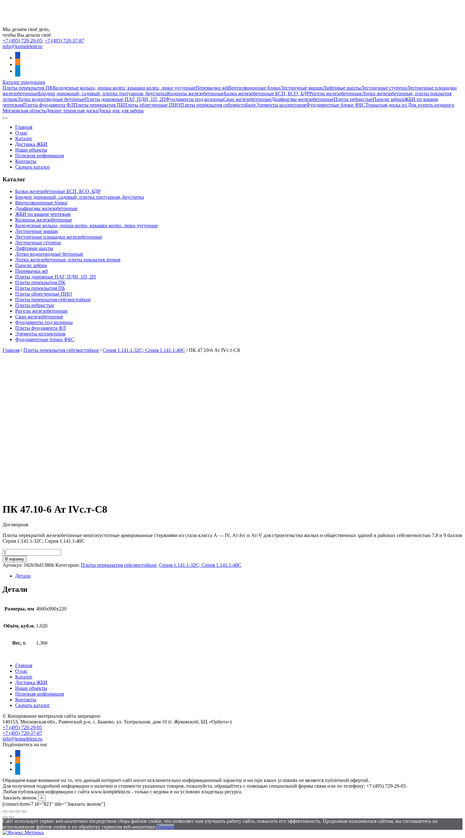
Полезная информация (39, 155)
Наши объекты (31, 150)
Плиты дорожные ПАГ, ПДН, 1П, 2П (125, 99)
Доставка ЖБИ (31, 144)
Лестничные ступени (384, 88)
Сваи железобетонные (247, 99)
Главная (23, 127)
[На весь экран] (11, 811)
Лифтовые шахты (342, 88)
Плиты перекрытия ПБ (98, 105)
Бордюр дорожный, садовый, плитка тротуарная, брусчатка (102, 93)
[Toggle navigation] (5, 118)
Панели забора (388, 99)
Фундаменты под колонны (194, 99)
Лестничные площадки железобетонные (58, 237)
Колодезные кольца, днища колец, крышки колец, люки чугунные (124, 88)
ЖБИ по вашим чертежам (43, 214)
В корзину (14, 559)
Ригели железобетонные (335, 93)
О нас (21, 132)
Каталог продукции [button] (24, 82)
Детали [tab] (23, 575)
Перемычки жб (211, 88)
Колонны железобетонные (195, 93)
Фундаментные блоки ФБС (335, 105)
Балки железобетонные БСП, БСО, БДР (266, 93)
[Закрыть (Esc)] (24, 811)
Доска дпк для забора (121, 110)
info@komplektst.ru (22, 46)
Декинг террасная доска (72, 110)
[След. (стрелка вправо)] (11, 817)
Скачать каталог (32, 167)
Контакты (25, 161)
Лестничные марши (301, 88)
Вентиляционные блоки (254, 88)
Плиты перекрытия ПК (28, 88)
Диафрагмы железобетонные (302, 99)
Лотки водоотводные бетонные (51, 99)
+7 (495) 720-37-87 (64, 40)
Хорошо (165, 826)
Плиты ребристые (353, 99)
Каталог (24, 138)
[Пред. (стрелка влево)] (5, 817)
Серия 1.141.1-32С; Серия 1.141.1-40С (144, 350)
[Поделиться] (17, 811)
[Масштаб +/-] (5, 811)
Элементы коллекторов (281, 105)
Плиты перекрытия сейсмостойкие (218, 105)
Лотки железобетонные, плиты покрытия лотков (68, 259)
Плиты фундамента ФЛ (48, 105)
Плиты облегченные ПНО (151, 105)
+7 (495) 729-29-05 (22, 40)
